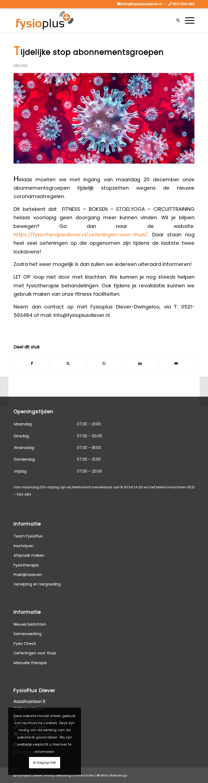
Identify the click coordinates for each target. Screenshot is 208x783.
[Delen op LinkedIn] (140, 363)
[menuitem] (178, 20)
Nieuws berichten (30, 624)
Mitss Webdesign (113, 775)
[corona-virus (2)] (104, 118)
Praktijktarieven (28, 574)
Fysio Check (25, 643)
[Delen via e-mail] (176, 363)
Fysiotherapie (26, 565)
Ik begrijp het (44, 762)
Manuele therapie (30, 663)
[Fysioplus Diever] (44, 20)
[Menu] (188, 20)
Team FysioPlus (28, 536)
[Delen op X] (68, 363)
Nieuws (21, 65)
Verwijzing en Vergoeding (37, 584)
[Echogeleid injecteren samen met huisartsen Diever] (4, 391)
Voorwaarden (83, 775)
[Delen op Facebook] (32, 363)
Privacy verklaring (57, 775)
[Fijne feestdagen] (204, 391)
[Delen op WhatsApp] (104, 363)
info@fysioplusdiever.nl (142, 4)
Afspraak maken (29, 555)
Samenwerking (27, 633)
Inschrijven (24, 546)
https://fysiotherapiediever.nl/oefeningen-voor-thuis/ (81, 234)
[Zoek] (178, 20)
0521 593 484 (183, 4)
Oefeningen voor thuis (35, 653)
